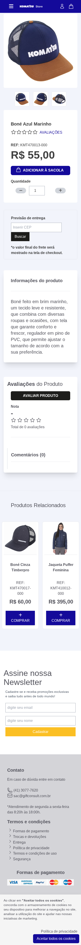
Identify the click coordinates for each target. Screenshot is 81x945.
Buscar (20, 236)
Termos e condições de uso (34, 853)
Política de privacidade (31, 848)
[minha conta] (62, 6)
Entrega (19, 842)
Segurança (21, 859)
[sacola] (71, 6)
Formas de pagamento (30, 831)
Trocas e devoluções (29, 837)
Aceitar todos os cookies (56, 938)
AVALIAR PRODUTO (40, 396)
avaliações (51, 132)
